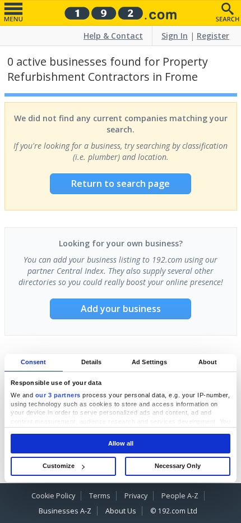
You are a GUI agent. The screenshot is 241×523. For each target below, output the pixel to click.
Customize (59, 465)
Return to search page (120, 183)
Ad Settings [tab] (149, 362)
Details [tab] (91, 362)
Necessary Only (178, 465)
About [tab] (207, 362)
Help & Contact (113, 35)
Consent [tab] (34, 362)
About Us (120, 511)
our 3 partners (58, 395)
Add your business (121, 308)
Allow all (120, 443)
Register (213, 35)
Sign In (174, 35)
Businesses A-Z (65, 511)
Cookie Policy (53, 496)
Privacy (135, 496)
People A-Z (179, 496)
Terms (99, 496)
